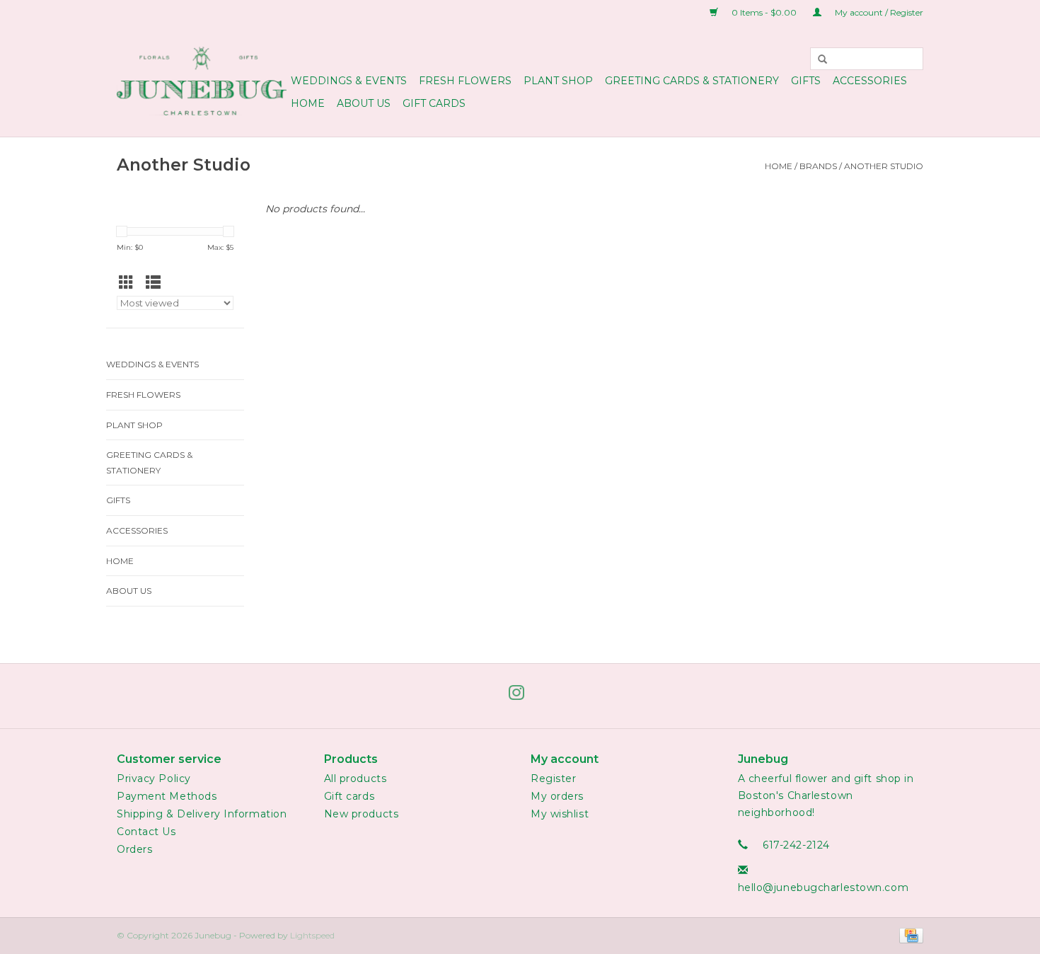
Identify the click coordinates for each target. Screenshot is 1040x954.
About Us (364, 103)
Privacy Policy (154, 778)
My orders (557, 796)
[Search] (823, 58)
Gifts (806, 80)
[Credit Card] (908, 934)
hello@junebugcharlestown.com (823, 887)
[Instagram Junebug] (520, 695)
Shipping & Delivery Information (202, 814)
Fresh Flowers (465, 80)
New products (361, 814)
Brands (818, 166)
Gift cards (434, 103)
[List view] (157, 283)
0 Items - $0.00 (764, 12)
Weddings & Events (349, 80)
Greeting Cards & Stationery (692, 80)
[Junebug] (202, 81)
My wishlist (560, 814)
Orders (134, 849)
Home (308, 103)
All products (355, 778)
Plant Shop (558, 80)
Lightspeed (312, 935)
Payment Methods (166, 796)
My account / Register (878, 12)
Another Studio (883, 166)
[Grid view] (130, 283)
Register (553, 778)
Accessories (870, 80)
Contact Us (146, 831)
